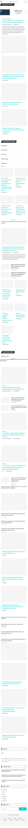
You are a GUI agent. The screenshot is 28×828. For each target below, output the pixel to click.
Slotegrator (4, 145)
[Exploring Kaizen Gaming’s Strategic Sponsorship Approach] (14, 380)
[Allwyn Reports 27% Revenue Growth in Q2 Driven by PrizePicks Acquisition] (14, 122)
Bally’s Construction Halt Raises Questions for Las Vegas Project (18, 266)
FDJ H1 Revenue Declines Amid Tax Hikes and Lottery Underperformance (13, 709)
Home (5, 818)
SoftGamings (4, 159)
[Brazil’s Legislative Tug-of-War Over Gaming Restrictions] (14, 545)
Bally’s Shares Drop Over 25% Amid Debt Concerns (12, 625)
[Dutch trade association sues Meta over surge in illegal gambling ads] (5, 480)
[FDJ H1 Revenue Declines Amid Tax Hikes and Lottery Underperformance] (14, 702)
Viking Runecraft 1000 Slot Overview (20, 315)
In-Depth (20, 818)
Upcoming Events (7, 4)
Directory (11, 819)
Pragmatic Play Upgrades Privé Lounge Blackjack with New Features (18, 274)
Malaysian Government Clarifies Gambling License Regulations (13, 522)
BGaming (3, 154)
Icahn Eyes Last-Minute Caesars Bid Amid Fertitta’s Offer (7, 339)
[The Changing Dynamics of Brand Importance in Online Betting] (5, 408)
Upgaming (4, 163)
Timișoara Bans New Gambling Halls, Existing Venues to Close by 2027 (13, 579)
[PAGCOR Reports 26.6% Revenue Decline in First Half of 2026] (14, 675)
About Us (17, 819)
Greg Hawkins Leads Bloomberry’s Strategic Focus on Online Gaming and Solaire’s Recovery (13, 76)
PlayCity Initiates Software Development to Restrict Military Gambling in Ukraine (12, 606)
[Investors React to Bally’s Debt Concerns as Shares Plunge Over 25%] (14, 651)
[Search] (22, 1)
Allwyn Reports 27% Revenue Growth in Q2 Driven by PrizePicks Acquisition (13, 130)
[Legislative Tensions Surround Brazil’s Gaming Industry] (14, 95)
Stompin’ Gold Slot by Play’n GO (20, 291)
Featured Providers (9, 141)
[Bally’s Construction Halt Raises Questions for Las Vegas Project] (5, 266)
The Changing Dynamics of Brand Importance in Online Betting (19, 407)
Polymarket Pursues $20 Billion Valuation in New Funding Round (13, 640)
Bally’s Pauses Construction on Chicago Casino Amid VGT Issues (6, 293)
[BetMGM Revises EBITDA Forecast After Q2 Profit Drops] (14, 728)
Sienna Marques (7, 24)
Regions (5, 819)
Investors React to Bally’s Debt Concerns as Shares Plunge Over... (12, 632)
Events (14, 818)
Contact (23, 819)
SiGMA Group (5, 356)
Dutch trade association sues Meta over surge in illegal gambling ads (19, 479)
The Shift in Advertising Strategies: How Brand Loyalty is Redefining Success (13, 434)
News (10, 818)
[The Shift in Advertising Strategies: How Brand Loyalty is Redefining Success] (14, 426)
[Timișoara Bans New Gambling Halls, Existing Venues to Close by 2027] (14, 571)
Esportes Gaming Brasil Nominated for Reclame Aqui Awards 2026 (17, 399)
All (26, 4)
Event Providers (8, 352)
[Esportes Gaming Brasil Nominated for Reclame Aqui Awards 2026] (5, 400)
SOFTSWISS (4, 150)
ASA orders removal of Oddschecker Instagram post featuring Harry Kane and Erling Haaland (14, 467)
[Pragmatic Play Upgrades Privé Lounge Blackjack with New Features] (5, 274)
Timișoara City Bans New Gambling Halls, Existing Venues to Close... (12, 529)
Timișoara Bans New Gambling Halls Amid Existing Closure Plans (13, 514)
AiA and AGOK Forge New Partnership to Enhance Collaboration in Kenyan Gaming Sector (6, 185)
